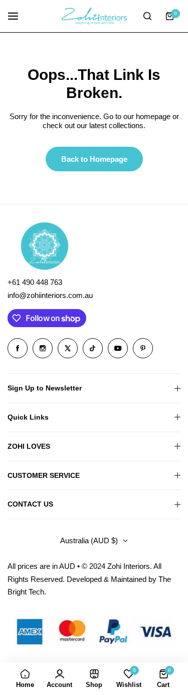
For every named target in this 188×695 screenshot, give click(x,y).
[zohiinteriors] (94, 16)
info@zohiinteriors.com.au (50, 295)
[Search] (147, 16)
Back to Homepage (94, 159)
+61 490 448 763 (35, 282)
